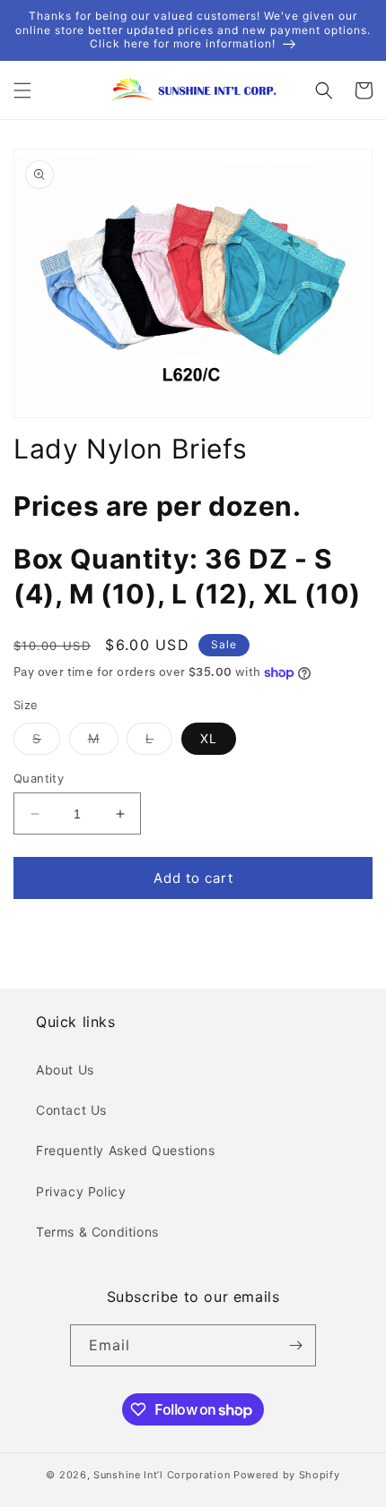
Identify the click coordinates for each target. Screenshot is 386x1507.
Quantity (38, 778)
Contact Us (71, 1109)
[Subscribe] (295, 1345)
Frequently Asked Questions (125, 1150)
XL (208, 738)
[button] (22, 90)
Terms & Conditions (97, 1231)
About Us (65, 1069)
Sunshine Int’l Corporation (161, 1474)
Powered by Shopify (286, 1474)
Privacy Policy (81, 1191)
